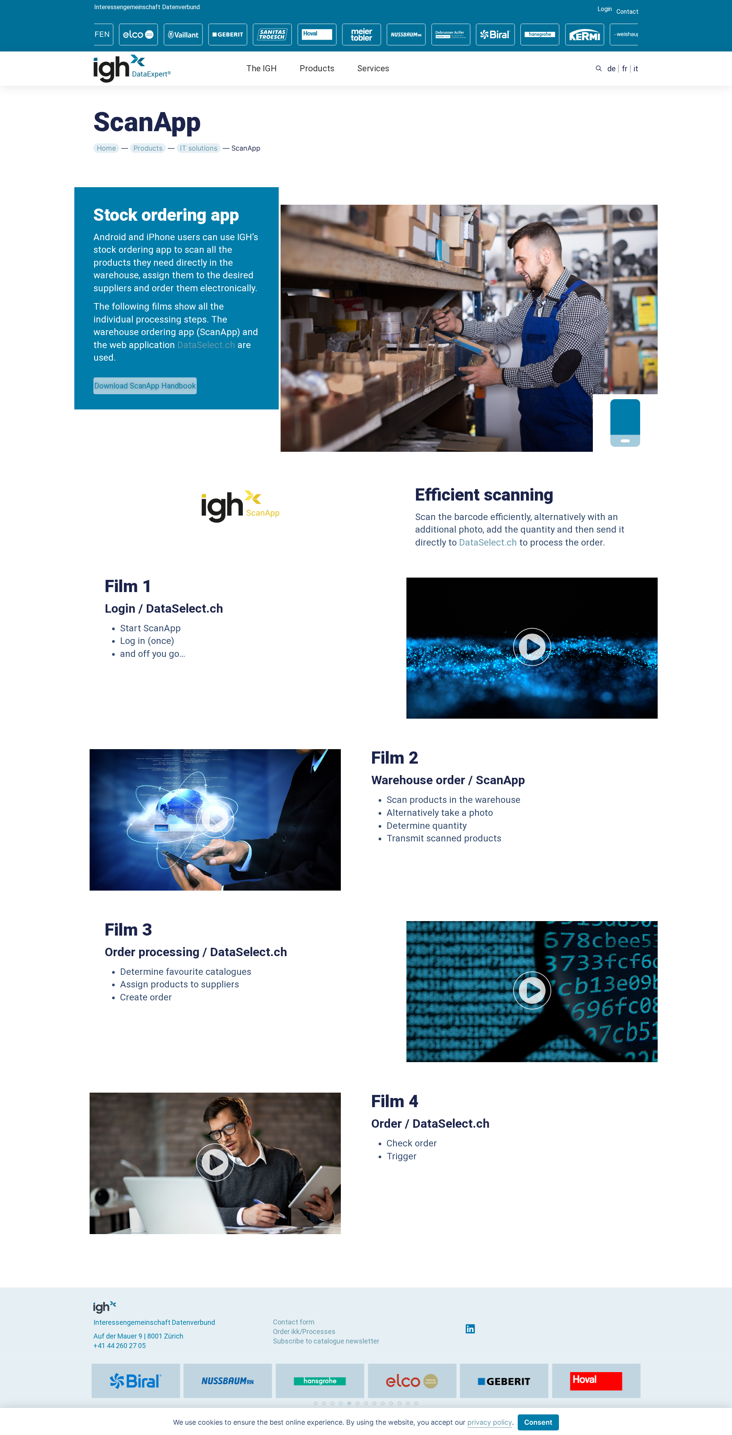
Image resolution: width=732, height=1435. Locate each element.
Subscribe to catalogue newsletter (326, 1341)
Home (106, 148)
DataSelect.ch (206, 345)
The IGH (261, 68)
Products (317, 68)
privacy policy (489, 1422)
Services (373, 68)
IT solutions (198, 148)
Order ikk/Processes (304, 1331)
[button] (316, 1403)
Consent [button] (538, 1422)
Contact (627, 12)
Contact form (294, 1322)
